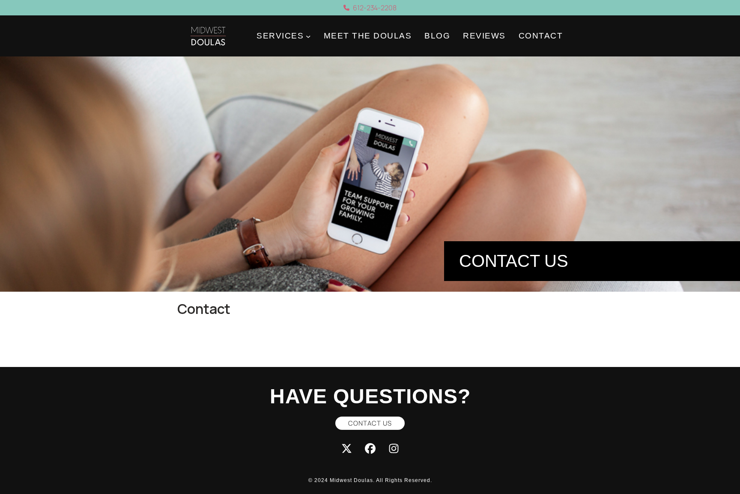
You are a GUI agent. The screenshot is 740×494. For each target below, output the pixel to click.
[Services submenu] (308, 36)
